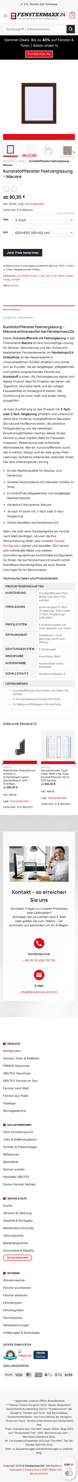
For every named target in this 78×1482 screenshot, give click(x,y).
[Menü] (5, 15)
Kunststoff (22, 275)
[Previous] (10, 104)
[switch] (69, 1473)
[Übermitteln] (71, 29)
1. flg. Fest (44, 275)
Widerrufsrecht (58, 1469)
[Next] (68, 104)
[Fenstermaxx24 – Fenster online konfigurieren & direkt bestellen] (39, 16)
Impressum (16, 1469)
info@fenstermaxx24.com (39, 992)
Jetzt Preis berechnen (23, 252)
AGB (44, 1469)
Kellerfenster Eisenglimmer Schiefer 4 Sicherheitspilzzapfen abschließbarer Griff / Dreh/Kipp (19, 777)
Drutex (33, 275)
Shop (22, 161)
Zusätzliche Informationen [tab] (18, 317)
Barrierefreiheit (39, 1473)
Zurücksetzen (66, 213)
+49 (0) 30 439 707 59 (39, 960)
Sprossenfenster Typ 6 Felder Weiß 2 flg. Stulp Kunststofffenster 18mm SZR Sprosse (55, 775)
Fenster (15, 279)
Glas (5, 219)
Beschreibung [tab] (11, 309)
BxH (5, 232)
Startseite (9, 161)
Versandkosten (34, 203)
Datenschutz (32, 1469)
